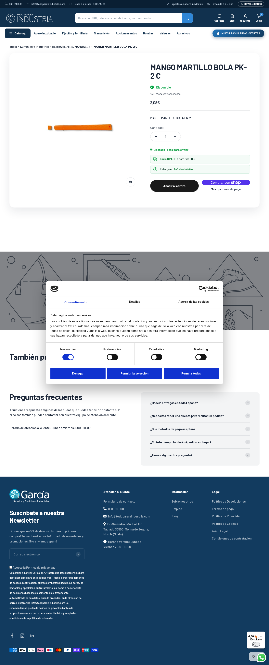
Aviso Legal (220, 531)
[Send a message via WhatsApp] (261, 657)
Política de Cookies (225, 523)
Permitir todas (191, 373)
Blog (175, 516)
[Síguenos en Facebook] (12, 635)
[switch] (112, 357)
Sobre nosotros (182, 501)
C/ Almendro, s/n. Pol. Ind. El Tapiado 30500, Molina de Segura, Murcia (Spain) (126, 529)
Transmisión (101, 33)
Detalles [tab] (134, 301)
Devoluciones (253, 4)
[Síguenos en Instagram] (22, 635)
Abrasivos (183, 33)
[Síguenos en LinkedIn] (32, 635)
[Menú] (262, 634)
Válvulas (165, 33)
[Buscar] (187, 18)
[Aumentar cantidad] (175, 136)
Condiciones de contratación (232, 538)
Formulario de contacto (119, 501)
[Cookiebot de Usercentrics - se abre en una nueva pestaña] (201, 289)
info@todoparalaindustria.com (48, 4)
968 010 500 (15, 4)
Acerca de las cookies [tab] (193, 301)
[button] (134, 18)
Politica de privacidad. (41, 567)
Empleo (177, 509)
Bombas (148, 33)
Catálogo (20, 33)
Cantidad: (157, 127)
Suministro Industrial (34, 46)
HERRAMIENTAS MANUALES (71, 46)
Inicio (13, 46)
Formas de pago (223, 509)
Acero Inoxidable (45, 33)
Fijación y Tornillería (75, 33)
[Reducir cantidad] (156, 136)
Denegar (78, 373)
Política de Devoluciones (229, 501)
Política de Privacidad (226, 516)
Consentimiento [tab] (75, 302)
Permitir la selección (134, 373)
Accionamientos (126, 33)
